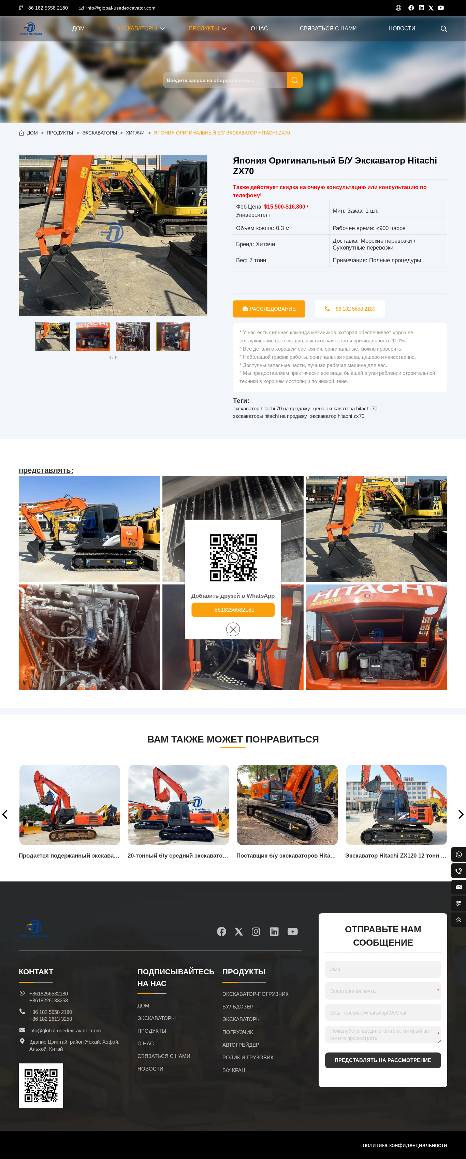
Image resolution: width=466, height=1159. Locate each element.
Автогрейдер (240, 1045)
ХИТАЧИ (135, 133)
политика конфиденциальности (405, 1145)
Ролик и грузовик (248, 1057)
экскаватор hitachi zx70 (337, 416)
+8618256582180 (233, 610)
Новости (402, 28)
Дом (78, 28)
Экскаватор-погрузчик (255, 994)
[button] (23, 337)
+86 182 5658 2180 (47, 8)
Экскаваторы (136, 28)
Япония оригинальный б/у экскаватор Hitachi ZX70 (222, 133)
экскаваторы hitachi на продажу (270, 416)
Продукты (204, 28)
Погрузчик (237, 1032)
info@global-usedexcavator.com (121, 8)
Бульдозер (237, 1006)
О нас (259, 28)
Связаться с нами (328, 28)
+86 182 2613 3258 (50, 1019)
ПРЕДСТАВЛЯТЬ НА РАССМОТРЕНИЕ (383, 1060)
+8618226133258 (48, 1000)
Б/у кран (233, 1070)
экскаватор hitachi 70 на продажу (271, 408)
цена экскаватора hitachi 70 (345, 408)
